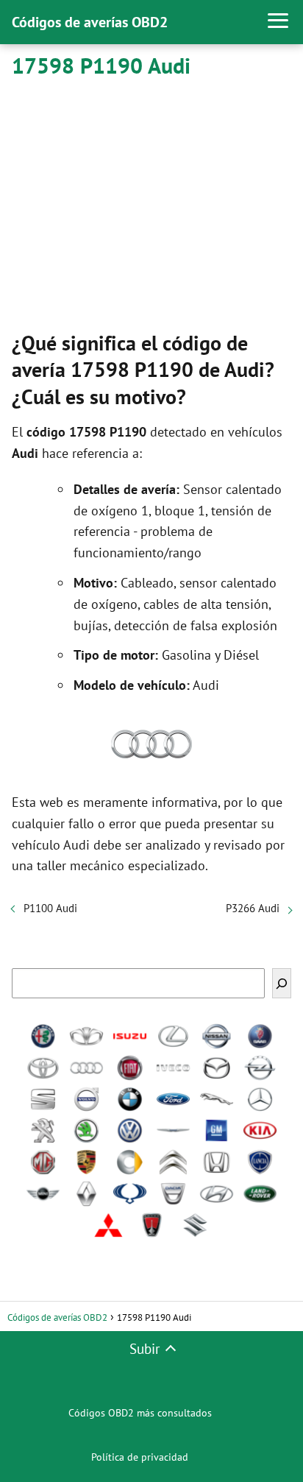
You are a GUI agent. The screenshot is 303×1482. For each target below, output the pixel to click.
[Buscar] (281, 983)
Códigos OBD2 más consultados (140, 1412)
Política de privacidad (139, 1457)
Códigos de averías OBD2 (90, 22)
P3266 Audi (252, 908)
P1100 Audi (50, 908)
